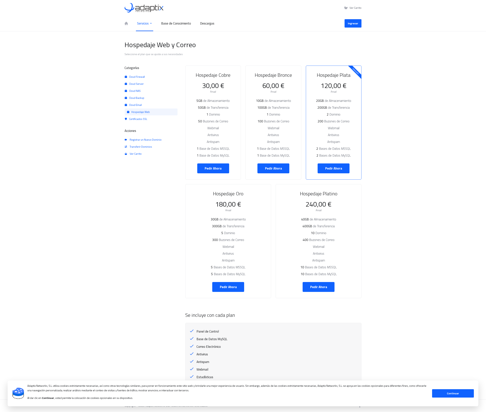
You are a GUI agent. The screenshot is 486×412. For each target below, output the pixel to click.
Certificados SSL (138, 119)
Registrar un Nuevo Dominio (145, 140)
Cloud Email (135, 105)
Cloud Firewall (137, 77)
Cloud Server (136, 84)
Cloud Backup (136, 98)
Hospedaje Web (140, 112)
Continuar (453, 393)
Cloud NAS (135, 91)
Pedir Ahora (213, 168)
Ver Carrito (135, 154)
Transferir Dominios (140, 147)
